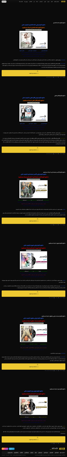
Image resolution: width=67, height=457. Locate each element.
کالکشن (30, 1)
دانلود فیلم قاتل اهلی (59, 96)
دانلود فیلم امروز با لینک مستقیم (57, 243)
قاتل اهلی (53, 138)
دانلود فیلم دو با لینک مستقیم (57, 389)
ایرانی (45, 1)
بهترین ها (26, 1)
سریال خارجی (46, 452)
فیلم (52, 1)
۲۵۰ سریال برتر (10, 452)
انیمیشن (41, 1)
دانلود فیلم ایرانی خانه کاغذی (37, 25)
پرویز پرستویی (59, 280)
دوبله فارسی (27, 452)
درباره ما (11, 455)
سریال (48, 1)
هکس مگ (21, 1)
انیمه (37, 1)
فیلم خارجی (56, 452)
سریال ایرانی (40, 452)
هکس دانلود (56, 1)
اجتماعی (22, 52)
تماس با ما (7, 455)
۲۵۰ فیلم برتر (16, 452)
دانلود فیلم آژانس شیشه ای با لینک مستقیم (54, 172)
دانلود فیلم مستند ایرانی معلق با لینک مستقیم (53, 316)
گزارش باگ (3, 455)
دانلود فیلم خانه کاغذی (59, 23)
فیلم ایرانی (51, 452)
